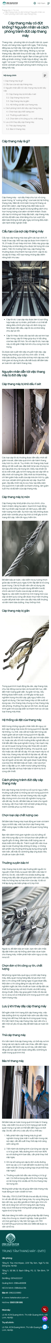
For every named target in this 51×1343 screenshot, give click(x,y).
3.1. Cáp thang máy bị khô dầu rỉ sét (21, 94)
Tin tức (16, 10)
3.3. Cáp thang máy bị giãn (17, 101)
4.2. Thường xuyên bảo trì (17, 115)
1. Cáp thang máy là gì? (13, 81)
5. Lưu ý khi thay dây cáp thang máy (19, 122)
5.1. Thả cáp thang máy (16, 125)
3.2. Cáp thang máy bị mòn (17, 97)
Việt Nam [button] (41, 3)
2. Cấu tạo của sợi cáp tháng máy (18, 84)
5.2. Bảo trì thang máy (15, 129)
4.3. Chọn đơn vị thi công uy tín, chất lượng (24, 118)
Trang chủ (6, 10)
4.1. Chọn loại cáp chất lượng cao (20, 111)
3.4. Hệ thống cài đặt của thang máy (22, 104)
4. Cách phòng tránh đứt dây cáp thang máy (22, 108)
